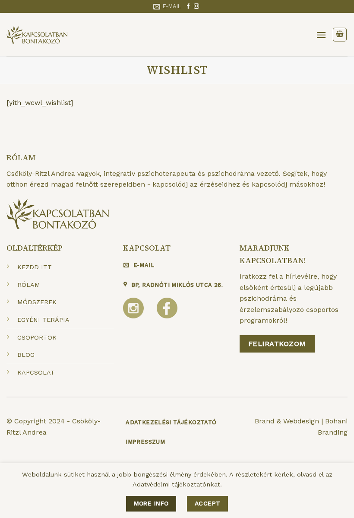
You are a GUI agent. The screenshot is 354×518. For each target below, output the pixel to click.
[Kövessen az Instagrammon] (196, 6)
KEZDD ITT (34, 267)
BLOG (26, 354)
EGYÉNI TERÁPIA (43, 319)
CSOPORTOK (37, 337)
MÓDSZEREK (37, 302)
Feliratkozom (277, 344)
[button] (321, 34)
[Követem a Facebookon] (188, 6)
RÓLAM (28, 284)
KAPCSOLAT (36, 372)
